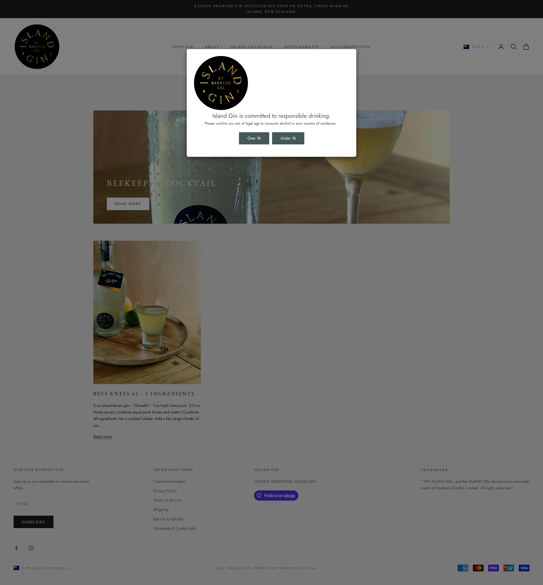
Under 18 (288, 138)
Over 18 (254, 138)
